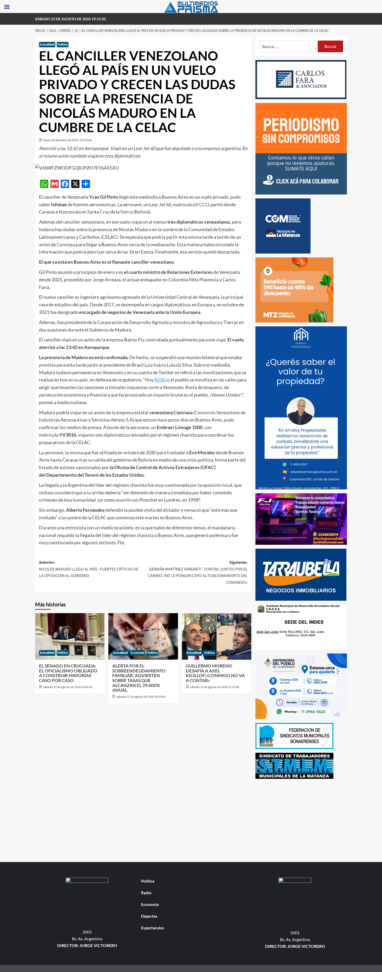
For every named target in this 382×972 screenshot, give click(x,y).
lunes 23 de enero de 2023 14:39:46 (67, 140)
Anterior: (88, 569)
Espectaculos (152, 927)
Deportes (149, 916)
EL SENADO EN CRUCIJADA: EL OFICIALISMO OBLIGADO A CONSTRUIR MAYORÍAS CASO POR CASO (68, 673)
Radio (146, 892)
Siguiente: (197, 572)
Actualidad (47, 44)
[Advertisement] (301, 819)
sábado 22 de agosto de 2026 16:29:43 (141, 697)
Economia (137, 653)
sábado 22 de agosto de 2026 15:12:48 (214, 687)
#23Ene (162, 380)
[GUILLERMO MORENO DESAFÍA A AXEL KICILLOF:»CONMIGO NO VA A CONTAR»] (216, 636)
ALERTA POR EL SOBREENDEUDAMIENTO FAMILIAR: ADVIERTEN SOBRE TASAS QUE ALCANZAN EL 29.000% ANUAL (139, 678)
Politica (62, 44)
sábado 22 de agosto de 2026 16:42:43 (67, 687)
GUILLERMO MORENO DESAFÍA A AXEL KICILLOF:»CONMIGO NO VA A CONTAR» (215, 673)
